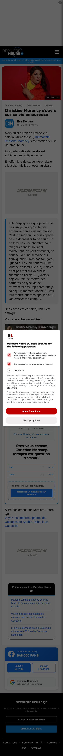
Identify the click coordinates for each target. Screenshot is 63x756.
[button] (31, 370)
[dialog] (31, 378)
